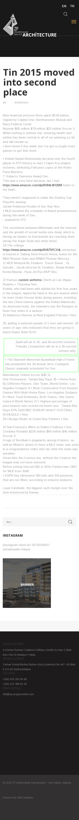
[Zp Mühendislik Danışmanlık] (15, 25)
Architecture (21, 102)
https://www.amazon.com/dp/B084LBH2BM (32, 185)
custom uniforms (30, 280)
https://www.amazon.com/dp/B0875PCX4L (32, 250)
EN (64, 6)
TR (72, 6)
